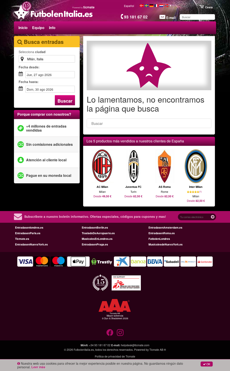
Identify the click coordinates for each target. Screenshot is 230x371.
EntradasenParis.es (27, 233)
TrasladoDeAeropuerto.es (98, 233)
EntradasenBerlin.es (95, 227)
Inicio (23, 27)
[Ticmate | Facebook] (109, 332)
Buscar (65, 100)
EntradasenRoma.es (161, 233)
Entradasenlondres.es (29, 227)
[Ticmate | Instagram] (120, 332)
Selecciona (32, 51)
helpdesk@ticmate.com (135, 345)
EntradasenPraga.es (95, 244)
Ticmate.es (22, 239)
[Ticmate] (83, 7)
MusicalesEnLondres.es (97, 239)
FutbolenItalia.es (84, 349)
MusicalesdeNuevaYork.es (165, 244)
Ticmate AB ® (157, 349)
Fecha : (29, 67)
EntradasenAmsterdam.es (165, 227)
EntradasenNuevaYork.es (31, 244)
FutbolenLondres (159, 239)
